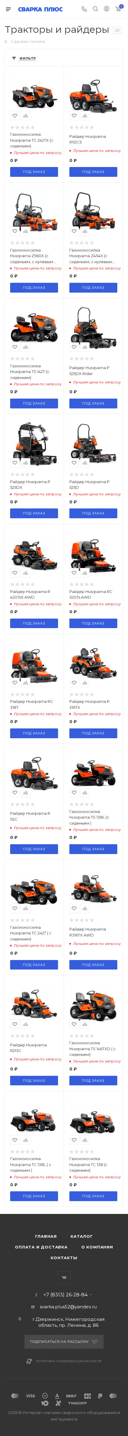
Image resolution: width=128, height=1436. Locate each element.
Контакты (64, 1257)
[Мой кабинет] (106, 9)
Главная (46, 1236)
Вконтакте (64, 1277)
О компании (97, 1247)
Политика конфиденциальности (69, 1361)
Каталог (82, 1236)
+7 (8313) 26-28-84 (65, 1295)
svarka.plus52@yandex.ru (68, 1306)
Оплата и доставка (41, 1247)
